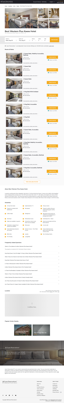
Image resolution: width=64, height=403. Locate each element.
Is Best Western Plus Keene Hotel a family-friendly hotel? (19, 277)
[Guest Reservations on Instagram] (9, 395)
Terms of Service (40, 388)
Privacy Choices (56, 392)
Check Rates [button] (52, 57)
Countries (10, 6)
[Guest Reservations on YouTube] (15, 395)
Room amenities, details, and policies (30, 62)
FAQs (38, 385)
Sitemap (38, 392)
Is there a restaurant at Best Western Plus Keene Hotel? (18, 263)
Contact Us (55, 383)
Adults (39, 38)
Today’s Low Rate (53, 60)
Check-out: (21, 38)
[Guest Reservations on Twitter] (6, 395)
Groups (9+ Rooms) (37, 1)
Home (6, 6)
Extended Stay (55, 390)
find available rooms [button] (32, 182)
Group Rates (55, 387)
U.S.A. (14, 6)
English (51, 2)
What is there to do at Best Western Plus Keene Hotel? (18, 274)
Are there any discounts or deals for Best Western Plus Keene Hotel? (21, 281)
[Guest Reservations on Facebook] (3, 395)
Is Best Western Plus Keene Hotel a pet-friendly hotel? (18, 267)
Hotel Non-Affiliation (41, 395)
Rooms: (33, 38)
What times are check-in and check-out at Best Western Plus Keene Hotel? (23, 256)
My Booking (44, 1)
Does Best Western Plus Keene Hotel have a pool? (17, 260)
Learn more (51, 46)
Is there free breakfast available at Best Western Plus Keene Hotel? (21, 270)
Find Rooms (54, 39)
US (58, 291)
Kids (45, 38)
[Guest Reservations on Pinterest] (12, 395)
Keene (18, 6)
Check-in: (7, 38)
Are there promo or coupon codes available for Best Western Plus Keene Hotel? (24, 284)
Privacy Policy (39, 390)
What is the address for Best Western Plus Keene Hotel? (18, 246)
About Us (39, 383)
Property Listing (40, 393)
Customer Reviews (40, 387)
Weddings (55, 388)
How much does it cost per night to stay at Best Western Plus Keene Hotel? (23, 253)
